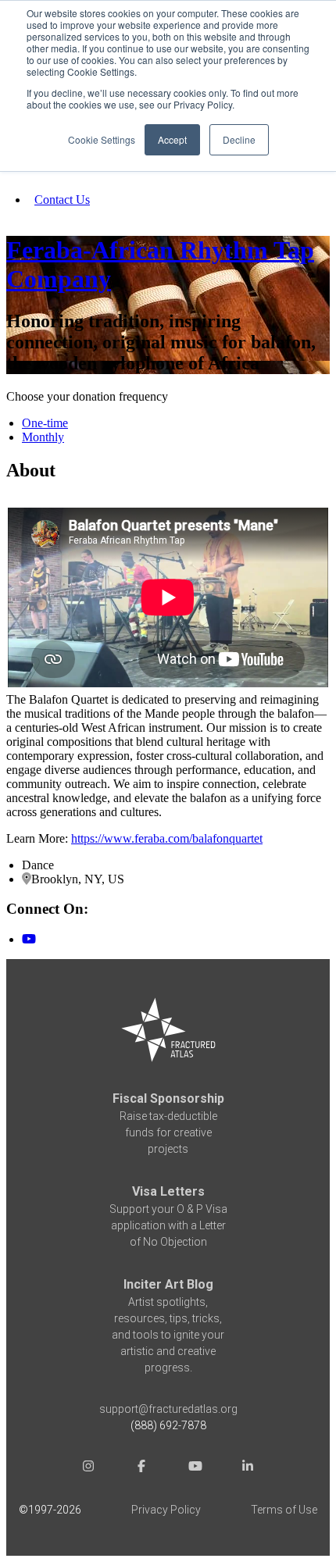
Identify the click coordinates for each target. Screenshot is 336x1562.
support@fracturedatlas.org (168, 1409)
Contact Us (62, 199)
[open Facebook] (141, 1468)
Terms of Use (284, 1509)
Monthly (43, 437)
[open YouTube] (194, 1468)
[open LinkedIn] (247, 1468)
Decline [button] (239, 139)
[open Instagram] (88, 1468)
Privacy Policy (166, 1509)
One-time (45, 423)
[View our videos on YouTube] (29, 939)
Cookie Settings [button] (101, 139)
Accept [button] (172, 139)
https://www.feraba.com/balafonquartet (167, 838)
